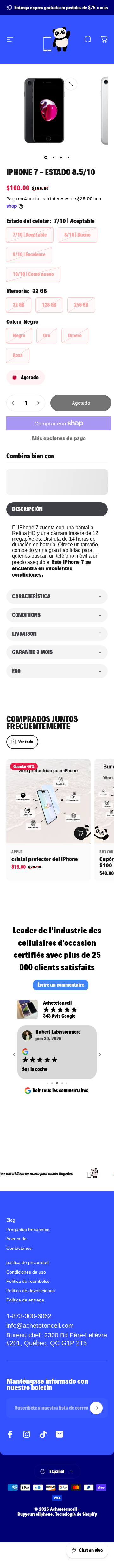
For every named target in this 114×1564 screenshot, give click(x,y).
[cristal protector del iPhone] (48, 801)
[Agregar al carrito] (80, 833)
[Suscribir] (96, 1422)
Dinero (75, 335)
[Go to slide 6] (52, 1097)
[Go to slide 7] (57, 1097)
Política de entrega (25, 1313)
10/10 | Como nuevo (33, 274)
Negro (19, 335)
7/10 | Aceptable (30, 234)
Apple (16, 851)
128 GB (49, 305)
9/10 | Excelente (29, 254)
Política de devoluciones (30, 1304)
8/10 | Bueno (77, 234)
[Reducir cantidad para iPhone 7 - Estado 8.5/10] (13, 403)
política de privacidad (27, 1276)
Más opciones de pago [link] (59, 438)
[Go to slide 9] (66, 1097)
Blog (10, 1233)
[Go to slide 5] (47, 1097)
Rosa (18, 355)
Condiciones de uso (26, 1285)
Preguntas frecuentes (27, 1243)
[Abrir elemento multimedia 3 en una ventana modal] (71, 84)
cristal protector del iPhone (44, 859)
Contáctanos (19, 1262)
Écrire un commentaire (60, 985)
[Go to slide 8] (62, 1097)
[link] (57, 1353)
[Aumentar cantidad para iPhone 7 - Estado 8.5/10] (38, 403)
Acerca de (16, 1252)
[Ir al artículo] (45, 157)
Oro (46, 335)
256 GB (81, 305)
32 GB (18, 305)
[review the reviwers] (56, 1052)
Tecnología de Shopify (76, 1528)
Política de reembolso (28, 1295)
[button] (57, 509)
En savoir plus (67, 1092)
